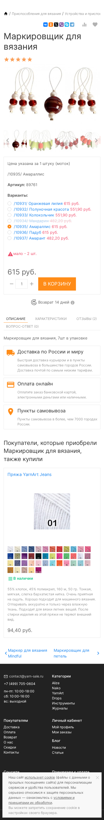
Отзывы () (86, 319)
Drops (56, 698)
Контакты (11, 752)
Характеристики (51, 319)
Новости (59, 747)
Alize (55, 683)
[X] (56, 24)
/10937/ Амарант (41, 238)
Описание (15, 319)
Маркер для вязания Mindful (27, 653)
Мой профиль (63, 727)
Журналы (60, 708)
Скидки (10, 747)
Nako (56, 688)
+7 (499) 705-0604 (19, 684)
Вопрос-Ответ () (22, 326)
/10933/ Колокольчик (45, 215)
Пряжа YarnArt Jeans (29, 474)
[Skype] (67, 24)
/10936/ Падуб (36, 232)
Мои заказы (62, 732)
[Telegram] (72, 24)
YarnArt (58, 693)
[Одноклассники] (51, 24)
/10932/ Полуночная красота (52, 209)
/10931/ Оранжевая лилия (46, 203)
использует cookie (40, 777)
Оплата (9, 732)
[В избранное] (95, 24)
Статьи (57, 752)
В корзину (57, 284)
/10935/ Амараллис (40, 226)
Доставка (12, 727)
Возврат (10, 737)
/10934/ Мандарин (43, 220)
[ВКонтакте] (45, 24)
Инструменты (63, 703)
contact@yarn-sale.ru (26, 676)
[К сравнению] (84, 24)
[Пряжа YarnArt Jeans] (52, 511)
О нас (8, 742)
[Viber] (61, 24)
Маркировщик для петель (71, 653)
